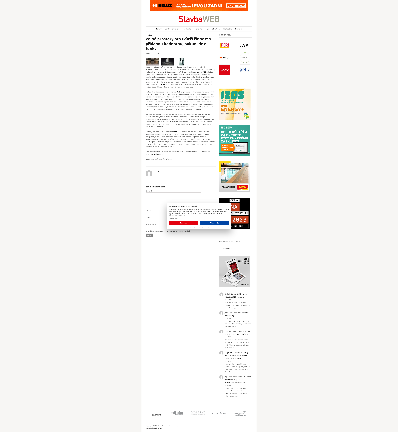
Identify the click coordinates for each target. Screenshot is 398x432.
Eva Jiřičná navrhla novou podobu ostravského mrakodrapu (238, 380)
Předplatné (227, 29)
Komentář (149, 191)
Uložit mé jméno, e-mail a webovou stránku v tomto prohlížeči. (169, 231)
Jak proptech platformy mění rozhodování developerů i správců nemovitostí (236, 355)
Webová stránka (151, 224)
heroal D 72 (201, 72)
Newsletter (199, 29)
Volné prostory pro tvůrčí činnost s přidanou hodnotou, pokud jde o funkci (178, 43)
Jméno (148, 210)
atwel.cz (158, 428)
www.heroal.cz (157, 154)
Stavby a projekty (171, 29)
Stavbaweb (227, 248)
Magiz (227, 352)
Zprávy (158, 29)
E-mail (148, 217)
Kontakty (238, 29)
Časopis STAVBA (213, 29)
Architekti (187, 29)
